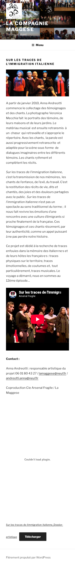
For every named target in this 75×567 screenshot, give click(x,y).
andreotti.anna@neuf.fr (22, 378)
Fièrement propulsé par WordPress (28, 557)
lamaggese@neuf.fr (52, 373)
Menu (39, 45)
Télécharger (33, 536)
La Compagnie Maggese (27, 26)
